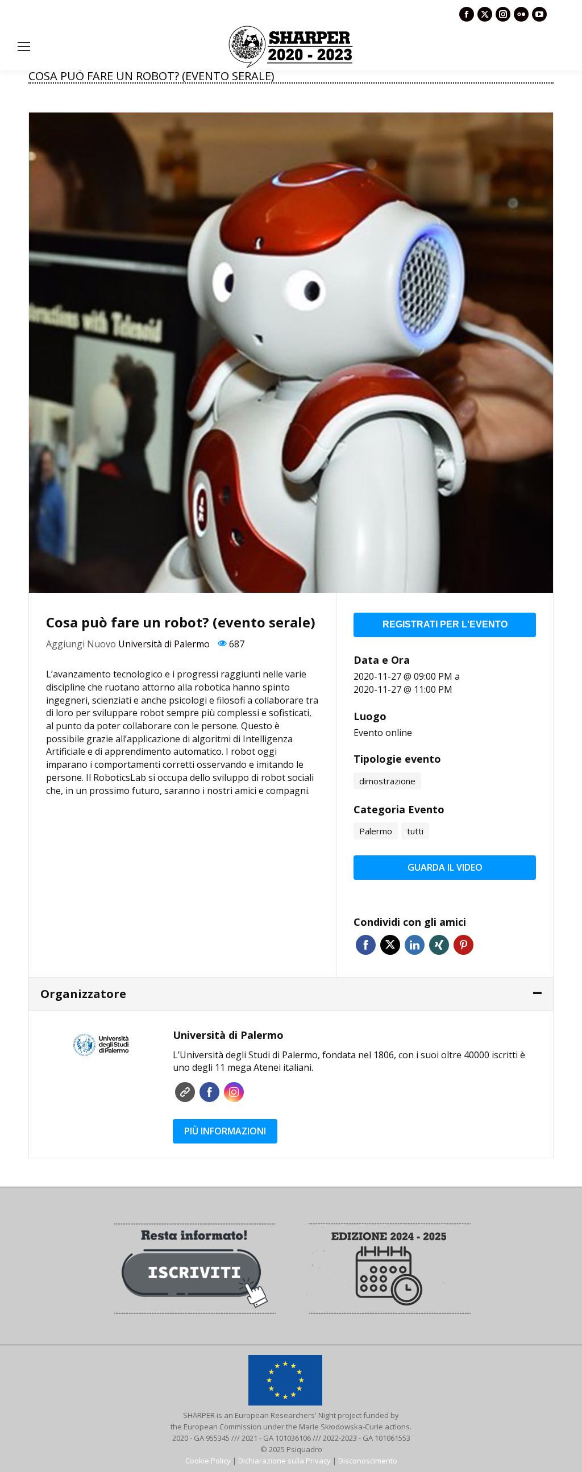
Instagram (234, 1092)
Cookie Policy (208, 1461)
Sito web (185, 1092)
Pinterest (463, 945)
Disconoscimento (367, 1461)
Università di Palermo (164, 644)
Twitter (390, 945)
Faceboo (209, 1092)
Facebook (366, 945)
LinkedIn (415, 945)
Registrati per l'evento (445, 624)
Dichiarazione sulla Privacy (284, 1461)
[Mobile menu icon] (24, 46)
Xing (439, 945)
